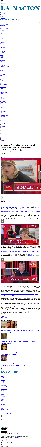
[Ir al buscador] (2, 5)
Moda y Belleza (3, 87)
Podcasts (2, 85)
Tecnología (2, 80)
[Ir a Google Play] (4, 430)
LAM (3, 316)
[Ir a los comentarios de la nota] (2, 196)
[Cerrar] (18, 20)
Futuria (1, 35)
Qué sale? (2, 91)
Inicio (2, 11)
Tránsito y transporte (4, 28)
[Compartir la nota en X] (2, 201)
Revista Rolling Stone (4, 115)
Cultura (1, 55)
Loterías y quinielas (4, 84)
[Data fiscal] (1, 445)
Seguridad (2, 52)
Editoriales (2, 64)
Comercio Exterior (3, 41)
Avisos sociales (3, 101)
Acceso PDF (2, 97)
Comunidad (2, 56)
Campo (1, 38)
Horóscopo (2, 82)
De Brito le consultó (30, 255)
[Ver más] (1, 319)
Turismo (1, 79)
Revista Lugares (3, 112)
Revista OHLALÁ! (3, 110)
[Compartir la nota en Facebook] (1, 201)
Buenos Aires (2, 51)
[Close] (1, 367)
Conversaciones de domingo (6, 103)
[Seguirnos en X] (1, 419)
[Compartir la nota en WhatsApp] (2, 198)
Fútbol (1, 70)
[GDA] (4, 441)
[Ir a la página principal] (20, 10)
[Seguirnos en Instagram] (1, 423)
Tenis (1, 73)
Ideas (1, 106)
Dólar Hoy (2, 37)
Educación (2, 53)
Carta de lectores (3, 102)
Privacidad (19, 437)
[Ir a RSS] (1, 426)
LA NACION (3, 143)
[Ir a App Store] (4, 432)
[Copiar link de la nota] (1, 199)
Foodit (2, 14)
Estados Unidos (3, 47)
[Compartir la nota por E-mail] (4, 201)
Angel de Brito (5, 317)
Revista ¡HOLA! (3, 111)
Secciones (3, 13)
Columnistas (2, 65)
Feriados (1, 83)
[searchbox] (20, 22)
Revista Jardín (2, 116)
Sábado (1, 105)
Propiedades (2, 39)
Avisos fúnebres (3, 100)
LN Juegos (2, 78)
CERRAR (1, 0)
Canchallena (2, 74)
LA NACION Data (3, 30)
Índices (1, 43)
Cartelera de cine (3, 92)
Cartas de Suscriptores (4, 66)
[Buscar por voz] (39, 22)
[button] (20, 80)
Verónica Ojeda (4, 315)
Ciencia (1, 59)
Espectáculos (9, 143)
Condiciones (14, 437)
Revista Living (2, 114)
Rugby (1, 71)
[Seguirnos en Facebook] (1, 416)
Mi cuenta (3, 18)
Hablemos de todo (3, 60)
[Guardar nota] (1, 196)
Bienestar (2, 57)
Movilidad (2, 42)
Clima (1, 29)
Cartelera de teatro (4, 93)
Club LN (2, 16)
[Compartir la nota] (1, 198)
